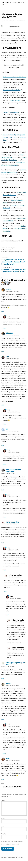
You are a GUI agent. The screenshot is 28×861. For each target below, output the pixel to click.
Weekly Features (7, 249)
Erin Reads (5, 2)
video (21, 251)
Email (3, 826)
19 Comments (22, 21)
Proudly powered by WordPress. (15, 857)
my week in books (7, 251)
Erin (4, 21)
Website (3, 833)
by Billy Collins (14, 77)
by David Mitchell (11, 90)
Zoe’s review (14, 137)
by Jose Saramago (11, 112)
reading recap (15, 251)
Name (3, 818)
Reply (2, 311)
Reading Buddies (15, 100)
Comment (4, 800)
